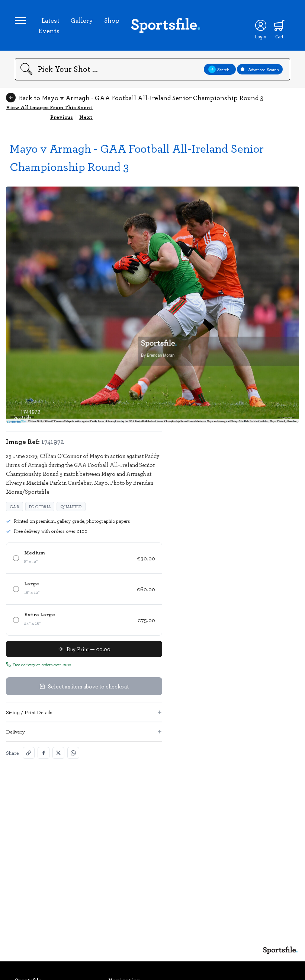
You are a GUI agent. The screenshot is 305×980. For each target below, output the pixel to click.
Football (40, 506)
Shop (111, 20)
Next (86, 117)
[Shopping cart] (279, 25)
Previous (61, 117)
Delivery (15, 731)
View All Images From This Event (49, 107)
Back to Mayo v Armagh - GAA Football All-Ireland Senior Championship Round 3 (141, 97)
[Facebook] (43, 753)
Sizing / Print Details (29, 712)
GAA (14, 506)
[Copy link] (29, 753)
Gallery (82, 20)
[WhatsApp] (73, 753)
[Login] (260, 25)
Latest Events (49, 25)
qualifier (71, 506)
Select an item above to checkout (88, 686)
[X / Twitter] (58, 753)
